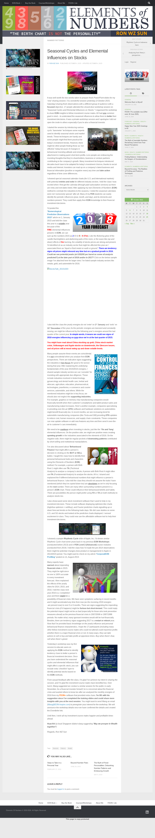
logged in (60, 789)
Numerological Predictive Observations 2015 (58, 214)
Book (127, 135)
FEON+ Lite (72, 3)
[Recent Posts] (131, 93)
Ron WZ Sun (54, 63)
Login (126, 62)
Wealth (70, 748)
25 (147, 217)
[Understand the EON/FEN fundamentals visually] (23, 58)
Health (143, 121)
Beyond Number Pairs (79, 763)
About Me (61, 3)
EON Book (16, 3)
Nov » (132, 224)
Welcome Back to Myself (133, 102)
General (128, 99)
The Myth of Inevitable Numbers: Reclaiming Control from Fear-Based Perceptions (136, 142)
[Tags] (143, 93)
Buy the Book (30, 3)
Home (6, 3)
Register (133, 62)
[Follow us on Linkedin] (147, 812)
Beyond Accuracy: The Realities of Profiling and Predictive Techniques (136, 171)
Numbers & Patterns (132, 123)
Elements (55, 748)
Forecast (128, 121)
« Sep (127, 224)
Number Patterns (55, 40)
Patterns (63, 748)
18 (147, 214)
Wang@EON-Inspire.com (59, 704)
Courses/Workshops (46, 3)
